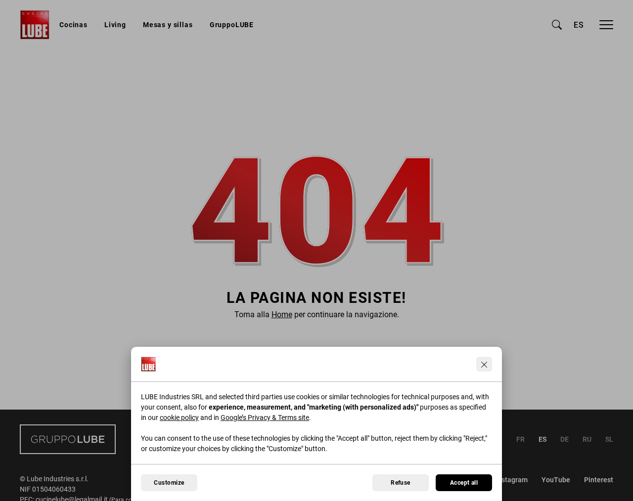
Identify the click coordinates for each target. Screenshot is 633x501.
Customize (169, 482)
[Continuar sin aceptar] (484, 364)
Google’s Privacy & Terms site (265, 417)
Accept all (464, 482)
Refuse (400, 482)
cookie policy (179, 417)
